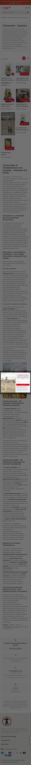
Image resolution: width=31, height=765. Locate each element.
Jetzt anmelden (23, 384)
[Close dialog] (29, 373)
